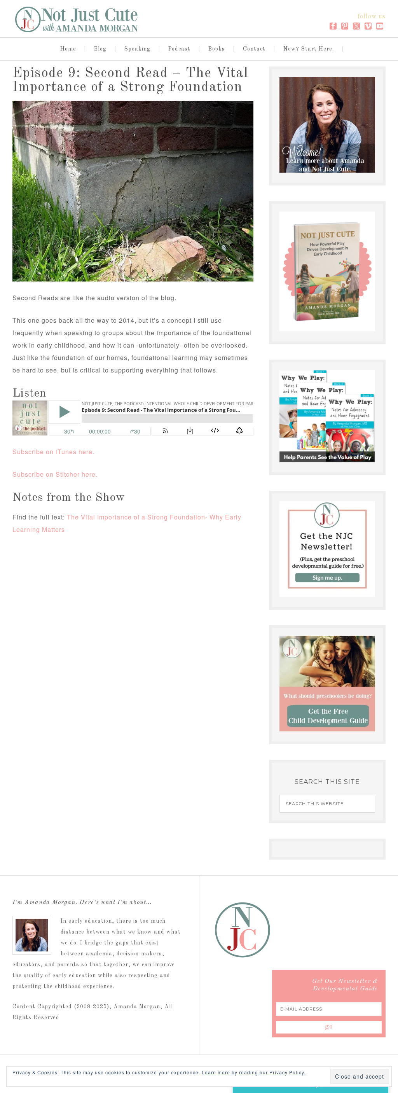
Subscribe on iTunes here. (53, 451)
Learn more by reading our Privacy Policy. (253, 1072)
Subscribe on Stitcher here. (55, 474)
